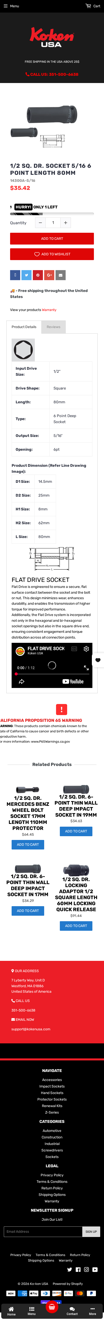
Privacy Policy (52, 1175)
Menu (14, 6)
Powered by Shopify (68, 1284)
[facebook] (15, 275)
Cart (96, 6)
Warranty (49, 310)
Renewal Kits (52, 1106)
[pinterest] (38, 275)
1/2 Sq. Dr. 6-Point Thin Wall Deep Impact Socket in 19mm (76, 806)
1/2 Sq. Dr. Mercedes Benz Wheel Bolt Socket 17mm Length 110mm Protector (28, 813)
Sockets (52, 1157)
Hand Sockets (52, 1093)
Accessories (52, 1080)
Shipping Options (52, 1195)
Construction (52, 1137)
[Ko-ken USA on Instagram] (86, 1270)
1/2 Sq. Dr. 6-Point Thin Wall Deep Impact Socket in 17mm (27, 885)
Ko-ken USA (39, 1284)
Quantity (18, 222)
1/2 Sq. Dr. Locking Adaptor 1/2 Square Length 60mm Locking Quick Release (76, 894)
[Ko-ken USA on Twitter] (69, 1270)
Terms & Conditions (52, 1182)
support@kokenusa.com (30, 1029)
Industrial (52, 1144)
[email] (61, 275)
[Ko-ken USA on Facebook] (78, 1270)
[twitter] (26, 275)
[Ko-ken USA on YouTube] (95, 1270)
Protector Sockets (52, 1099)
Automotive (52, 1131)
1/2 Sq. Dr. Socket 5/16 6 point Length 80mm (50, 169)
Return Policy (52, 1188)
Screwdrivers (52, 1150)
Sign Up (91, 1231)
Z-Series (52, 1112)
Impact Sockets (52, 1086)
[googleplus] (49, 275)
